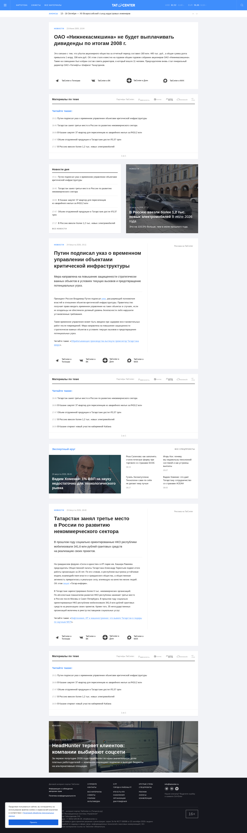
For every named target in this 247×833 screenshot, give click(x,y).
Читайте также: (62, 110)
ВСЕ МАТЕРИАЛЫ (94, 792)
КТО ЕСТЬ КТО (119, 792)
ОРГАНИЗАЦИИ (119, 798)
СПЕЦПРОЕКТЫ (145, 787)
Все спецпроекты (185, 449)
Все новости (59, 229)
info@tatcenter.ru (172, 784)
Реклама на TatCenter (183, 246)
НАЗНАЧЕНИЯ (119, 795)
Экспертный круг (63, 449)
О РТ (115, 784)
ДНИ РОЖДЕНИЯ (120, 801)
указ (104, 298)
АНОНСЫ (142, 795)
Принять (33, 822)
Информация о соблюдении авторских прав (61, 790)
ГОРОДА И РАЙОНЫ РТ (122, 787)
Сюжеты (36, 5)
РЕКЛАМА (143, 792)
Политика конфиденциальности (62, 796)
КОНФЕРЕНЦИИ (145, 798)
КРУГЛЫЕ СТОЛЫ (146, 784)
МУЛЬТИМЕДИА (93, 801)
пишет (66, 583)
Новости (59, 29)
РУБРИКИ (91, 798)
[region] (33, 815)
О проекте (92, 784)
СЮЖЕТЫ (91, 795)
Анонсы (53, 14)
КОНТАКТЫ (91, 787)
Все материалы (53, 5)
